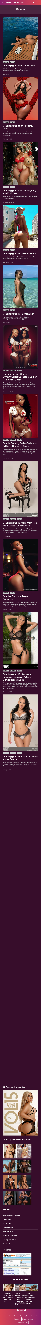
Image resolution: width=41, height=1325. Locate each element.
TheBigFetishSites (9, 1240)
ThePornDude (8, 1244)
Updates (12, 62)
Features (6, 62)
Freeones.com (8, 1219)
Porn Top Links (8, 1231)
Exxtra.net (17, 1319)
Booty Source (14, 1316)
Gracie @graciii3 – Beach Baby (18, 313)
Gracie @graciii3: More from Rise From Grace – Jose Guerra (20, 524)
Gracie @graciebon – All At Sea (19, 65)
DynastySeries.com (14, 2)
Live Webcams (8, 1227)
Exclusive (6, 370)
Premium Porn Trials (10, 1235)
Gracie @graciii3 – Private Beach (19, 253)
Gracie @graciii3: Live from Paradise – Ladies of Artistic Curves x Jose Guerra (17, 677)
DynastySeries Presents (11, 1215)
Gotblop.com (7, 1223)
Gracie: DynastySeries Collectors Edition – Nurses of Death (20, 444)
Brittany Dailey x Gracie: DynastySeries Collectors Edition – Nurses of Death (20, 376)
